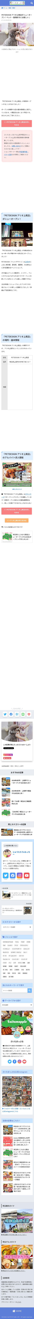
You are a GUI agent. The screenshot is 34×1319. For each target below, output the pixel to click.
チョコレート (6, 959)
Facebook (12, 879)
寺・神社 (5, 969)
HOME (18, 1311)
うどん (17, 942)
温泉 (9, 973)
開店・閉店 (14, 766)
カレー (25, 952)
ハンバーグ (24, 959)
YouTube (26, 879)
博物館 (10, 966)
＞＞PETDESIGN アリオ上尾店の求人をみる (16, 123)
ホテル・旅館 (21, 963)
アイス (16, 945)
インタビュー (6, 949)
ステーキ (21, 956)
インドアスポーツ (16, 949)
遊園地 (4, 976)
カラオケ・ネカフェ (16, 952)
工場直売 (17, 969)
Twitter (5, 879)
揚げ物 (27, 969)
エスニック (26, 949)
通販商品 (25, 973)
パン (10, 963)
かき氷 (28, 942)
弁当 (22, 969)
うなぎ (22, 942)
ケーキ (4, 956)
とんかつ (10, 945)
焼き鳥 (14, 973)
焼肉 (19, 973)
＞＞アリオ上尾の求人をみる (16, 520)
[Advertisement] (17, 78)
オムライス (6, 952)
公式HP (27, 262)
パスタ (4, 963)
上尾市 (21, 766)
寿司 (11, 969)
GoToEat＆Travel (8, 942)
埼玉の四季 (23, 966)
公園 (28, 963)
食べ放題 (11, 976)
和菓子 (16, 966)
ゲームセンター (13, 956)
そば (4, 945)
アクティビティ (24, 945)
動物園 (4, 966)
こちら (19, 1302)
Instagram (19, 879)
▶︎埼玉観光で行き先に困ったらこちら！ (14, 1235)
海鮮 (4, 973)
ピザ (15, 963)
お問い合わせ (16, 146)
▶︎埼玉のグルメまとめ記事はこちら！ (13, 1271)
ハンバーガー (15, 959)
